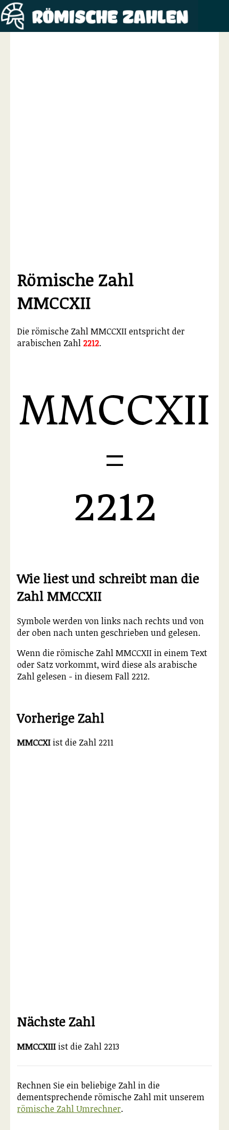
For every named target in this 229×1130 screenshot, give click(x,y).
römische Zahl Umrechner (69, 1109)
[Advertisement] (114, 153)
